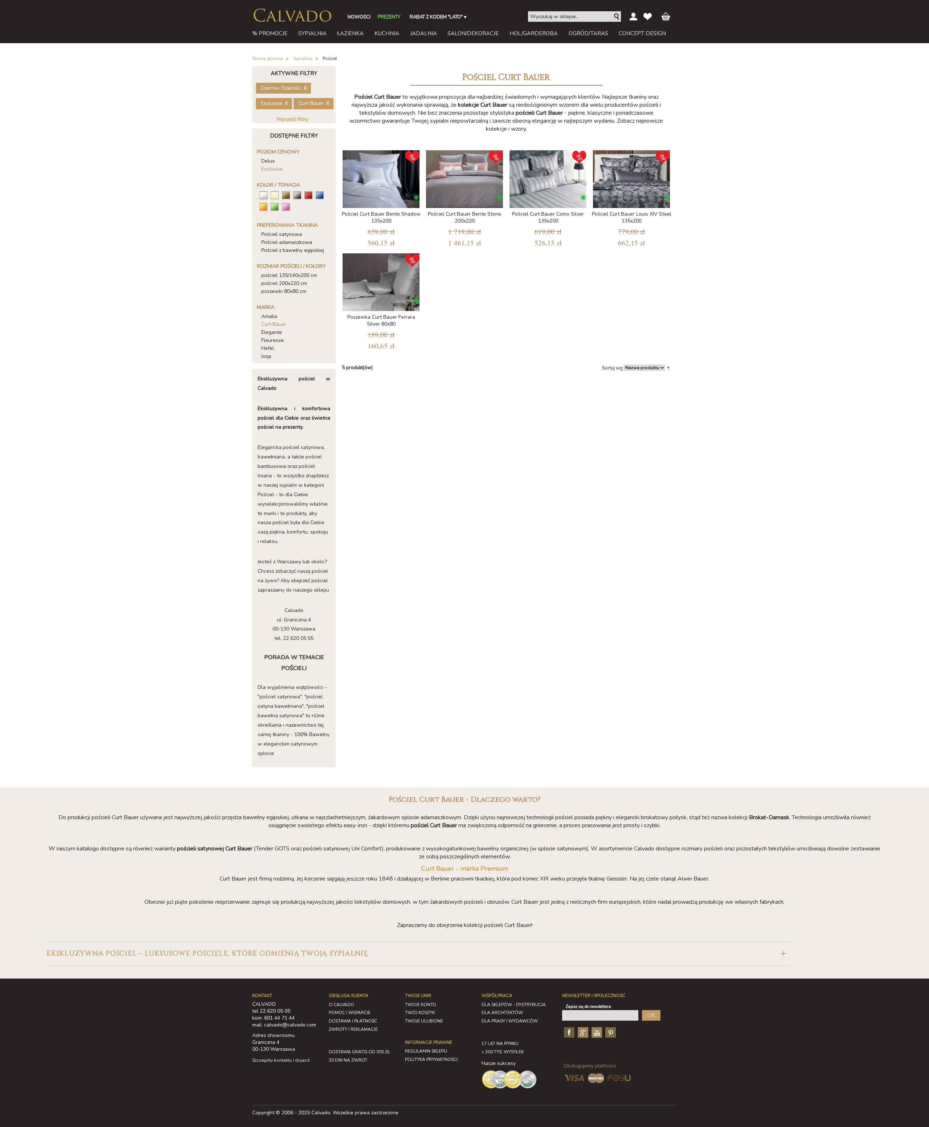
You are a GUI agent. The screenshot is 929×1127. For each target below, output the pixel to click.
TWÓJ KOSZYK (420, 1013)
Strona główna (267, 58)
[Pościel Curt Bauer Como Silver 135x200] (547, 177)
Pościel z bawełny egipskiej (292, 250)
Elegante (271, 332)
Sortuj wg (612, 368)
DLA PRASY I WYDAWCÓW (510, 1021)
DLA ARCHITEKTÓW (502, 1013)
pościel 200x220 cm (284, 283)
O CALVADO (341, 1005)
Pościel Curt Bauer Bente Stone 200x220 (464, 217)
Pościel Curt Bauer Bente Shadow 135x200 (381, 217)
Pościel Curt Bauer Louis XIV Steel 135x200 (631, 217)
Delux (268, 161)
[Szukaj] (616, 16)
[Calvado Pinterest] (609, 1032)
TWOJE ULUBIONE (424, 1021)
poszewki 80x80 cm (283, 291)
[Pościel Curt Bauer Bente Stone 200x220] (464, 177)
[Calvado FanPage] (568, 1032)
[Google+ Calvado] (582, 1032)
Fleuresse (272, 340)
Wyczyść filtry (292, 119)
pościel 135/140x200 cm (289, 275)
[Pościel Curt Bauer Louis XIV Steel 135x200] (631, 177)
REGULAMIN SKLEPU (426, 1051)
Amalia (269, 316)
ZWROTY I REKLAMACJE (353, 1029)
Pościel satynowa (281, 234)
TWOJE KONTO (420, 1005)
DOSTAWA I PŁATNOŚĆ (353, 1021)
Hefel (267, 348)
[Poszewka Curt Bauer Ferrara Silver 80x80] (381, 280)
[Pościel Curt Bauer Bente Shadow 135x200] (381, 177)
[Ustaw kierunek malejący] (668, 367)
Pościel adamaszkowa (286, 242)
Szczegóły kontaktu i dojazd (281, 1060)
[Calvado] (292, 15)
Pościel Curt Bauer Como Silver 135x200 (548, 217)
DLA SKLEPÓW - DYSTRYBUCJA (514, 1005)
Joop (266, 356)
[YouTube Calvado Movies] (596, 1032)
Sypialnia (302, 58)
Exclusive (272, 169)
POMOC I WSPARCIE (350, 1013)
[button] (418, 953)
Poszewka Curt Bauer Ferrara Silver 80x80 (381, 320)
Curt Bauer (273, 324)
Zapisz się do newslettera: (589, 1006)
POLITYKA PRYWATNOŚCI (431, 1059)
